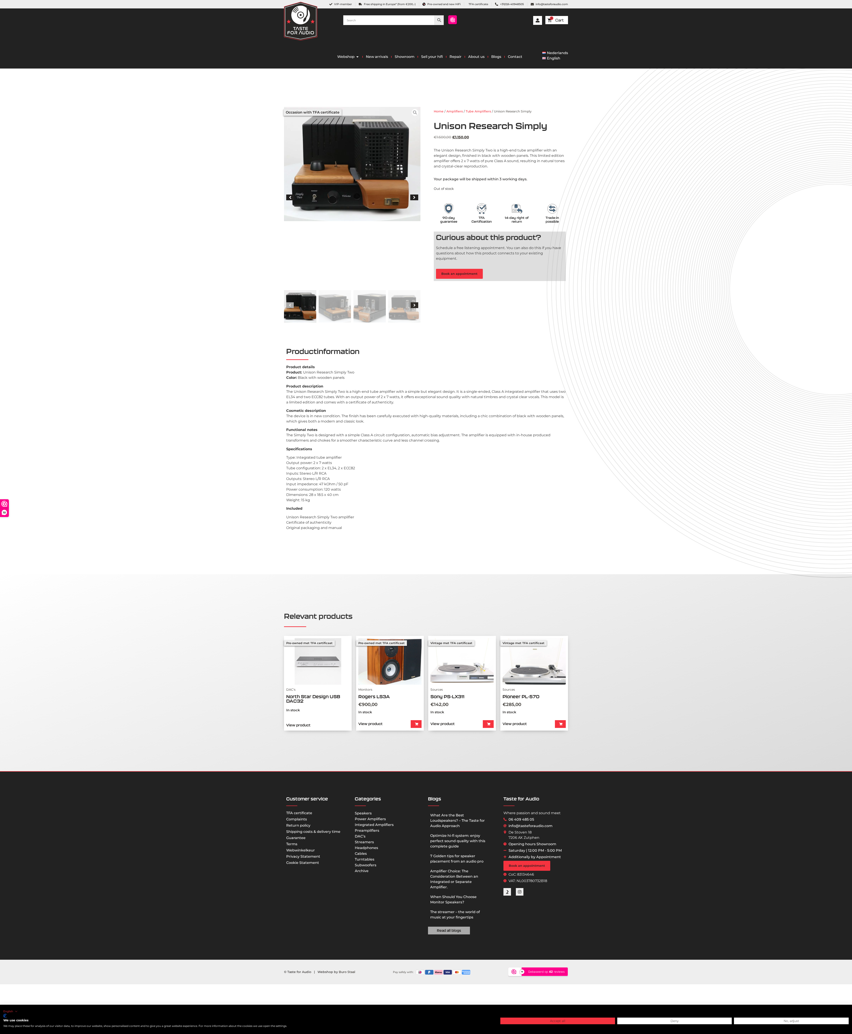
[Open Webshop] (357, 56)
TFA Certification (481, 219)
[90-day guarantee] (448, 208)
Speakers (363, 813)
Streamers (364, 842)
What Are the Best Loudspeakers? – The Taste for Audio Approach (457, 820)
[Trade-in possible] (552, 208)
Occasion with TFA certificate (312, 112)
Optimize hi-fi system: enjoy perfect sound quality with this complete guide (457, 840)
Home (439, 111)
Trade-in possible (552, 219)
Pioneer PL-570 (521, 696)
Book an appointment (459, 274)
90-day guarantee (448, 219)
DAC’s (360, 836)
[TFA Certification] (481, 208)
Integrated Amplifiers (374, 825)
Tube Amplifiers (478, 111)
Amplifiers (454, 111)
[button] (290, 197)
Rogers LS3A (374, 696)
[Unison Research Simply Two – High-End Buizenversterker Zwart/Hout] (352, 164)
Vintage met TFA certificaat (451, 643)
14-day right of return (517, 219)
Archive (362, 871)
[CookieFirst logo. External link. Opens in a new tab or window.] (5, 1016)
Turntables (364, 859)
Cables (361, 853)
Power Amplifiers (370, 819)
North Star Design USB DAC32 (313, 699)
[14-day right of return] (516, 208)
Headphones (366, 848)
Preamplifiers (367, 830)
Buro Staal (347, 972)
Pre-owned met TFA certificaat (309, 643)
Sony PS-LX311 (447, 696)
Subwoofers (365, 865)
